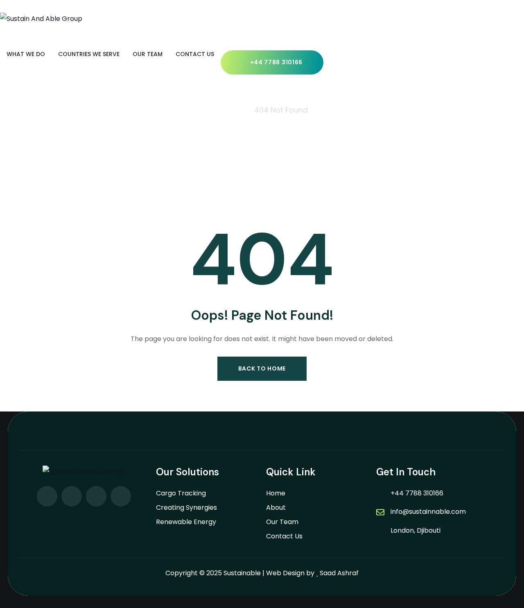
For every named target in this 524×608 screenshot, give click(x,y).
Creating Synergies (186, 507)
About (276, 507)
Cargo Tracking (181, 493)
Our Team (282, 522)
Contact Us (284, 536)
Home (275, 493)
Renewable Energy (186, 522)
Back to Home (262, 368)
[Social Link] (47, 496)
